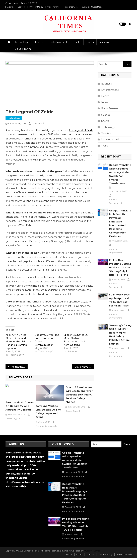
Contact (21, 7)
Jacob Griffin (38, 123)
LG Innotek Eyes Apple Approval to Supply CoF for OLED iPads (119, 300)
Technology (21, 42)
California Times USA (24, 452)
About (10, 7)
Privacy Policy (36, 7)
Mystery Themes (92, 550)
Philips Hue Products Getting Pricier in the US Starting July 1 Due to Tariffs (120, 267)
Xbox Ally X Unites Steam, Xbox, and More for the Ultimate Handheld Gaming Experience (18, 341)
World (104, 145)
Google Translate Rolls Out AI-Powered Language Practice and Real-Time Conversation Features (120, 223)
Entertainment (58, 42)
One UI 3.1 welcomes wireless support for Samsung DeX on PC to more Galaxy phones (79, 395)
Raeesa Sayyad (13, 418)
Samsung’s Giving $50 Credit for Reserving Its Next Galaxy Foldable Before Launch (120, 334)
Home (69, 554)
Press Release (109, 108)
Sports (90, 42)
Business (39, 42)
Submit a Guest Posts (92, 7)
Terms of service (70, 7)
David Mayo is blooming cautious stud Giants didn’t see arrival (84, 366)
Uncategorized (110, 139)
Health (77, 42)
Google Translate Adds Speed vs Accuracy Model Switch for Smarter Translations (120, 174)
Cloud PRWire (23, 48)
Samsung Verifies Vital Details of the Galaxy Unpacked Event (48, 412)
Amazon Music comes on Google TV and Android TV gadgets (20, 406)
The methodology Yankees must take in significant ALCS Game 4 (19, 366)
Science (105, 114)
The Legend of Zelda (81, 130)
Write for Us (52, 7)
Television (104, 42)
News (104, 102)
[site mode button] (122, 24)
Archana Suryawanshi (46, 426)
